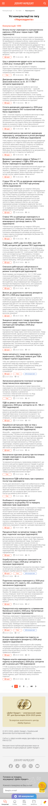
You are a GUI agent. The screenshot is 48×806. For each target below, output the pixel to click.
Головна (15, 804)
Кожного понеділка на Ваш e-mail (17, 785)
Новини (24, 804)
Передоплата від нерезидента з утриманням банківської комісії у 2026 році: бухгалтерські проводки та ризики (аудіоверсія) (23, 610)
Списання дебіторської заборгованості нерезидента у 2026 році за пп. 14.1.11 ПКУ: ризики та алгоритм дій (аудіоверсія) (22, 269)
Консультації (7, 11)
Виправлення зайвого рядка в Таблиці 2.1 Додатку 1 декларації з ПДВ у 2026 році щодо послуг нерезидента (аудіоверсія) (23, 161)
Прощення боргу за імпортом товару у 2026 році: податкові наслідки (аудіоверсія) (22, 533)
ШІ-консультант (26, 796)
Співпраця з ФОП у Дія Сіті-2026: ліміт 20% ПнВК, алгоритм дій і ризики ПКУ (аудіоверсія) (24, 244)
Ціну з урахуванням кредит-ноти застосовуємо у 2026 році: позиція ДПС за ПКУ (24, 62)
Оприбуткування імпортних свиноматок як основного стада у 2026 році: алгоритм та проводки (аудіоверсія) (22, 561)
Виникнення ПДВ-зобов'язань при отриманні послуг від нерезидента (23, 480)
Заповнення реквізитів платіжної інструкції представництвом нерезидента (22, 382)
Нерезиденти (30, 11)
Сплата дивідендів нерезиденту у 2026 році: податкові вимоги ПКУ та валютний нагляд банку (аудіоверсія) (23, 109)
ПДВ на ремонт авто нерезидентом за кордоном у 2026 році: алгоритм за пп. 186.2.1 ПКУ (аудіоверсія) (23, 405)
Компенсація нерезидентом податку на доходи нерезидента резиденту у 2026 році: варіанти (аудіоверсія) (22, 639)
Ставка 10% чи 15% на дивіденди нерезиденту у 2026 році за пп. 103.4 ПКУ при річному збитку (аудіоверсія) (23, 183)
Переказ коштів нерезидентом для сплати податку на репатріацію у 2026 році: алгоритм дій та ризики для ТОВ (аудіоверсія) (23, 661)
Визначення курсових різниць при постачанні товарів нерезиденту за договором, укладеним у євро (23, 456)
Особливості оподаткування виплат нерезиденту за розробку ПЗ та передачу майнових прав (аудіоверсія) (21, 502)
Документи (34, 804)
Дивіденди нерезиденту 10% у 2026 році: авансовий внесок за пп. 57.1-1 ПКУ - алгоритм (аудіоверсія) (21, 81)
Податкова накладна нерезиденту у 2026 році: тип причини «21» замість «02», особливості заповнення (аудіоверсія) (24, 583)
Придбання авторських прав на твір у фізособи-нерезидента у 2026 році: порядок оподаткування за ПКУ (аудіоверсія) (22, 427)
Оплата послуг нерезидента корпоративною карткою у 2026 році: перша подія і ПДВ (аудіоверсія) (23, 32)
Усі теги (18, 11)
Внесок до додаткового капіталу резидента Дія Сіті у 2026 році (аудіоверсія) (22, 294)
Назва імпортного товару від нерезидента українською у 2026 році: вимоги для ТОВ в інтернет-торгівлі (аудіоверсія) (22, 356)
